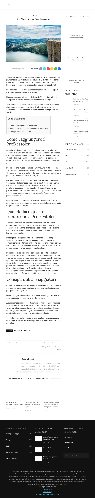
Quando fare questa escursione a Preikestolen (29, 129)
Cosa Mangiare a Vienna (13, 347)
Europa (33, 15)
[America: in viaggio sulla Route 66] (68, 122)
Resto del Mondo (77, 168)
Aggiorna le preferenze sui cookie (47, 494)
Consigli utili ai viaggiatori (20, 132)
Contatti (67, 447)
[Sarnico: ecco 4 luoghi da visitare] (77, 73)
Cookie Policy (47, 492)
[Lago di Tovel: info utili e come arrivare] (68, 133)
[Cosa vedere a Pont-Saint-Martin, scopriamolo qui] (77, 29)
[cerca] (86, 4)
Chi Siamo (67, 437)
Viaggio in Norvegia (22, 330)
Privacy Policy (47, 489)
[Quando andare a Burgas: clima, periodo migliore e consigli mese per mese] (52, 391)
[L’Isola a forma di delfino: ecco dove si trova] (68, 100)
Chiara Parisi (15, 68)
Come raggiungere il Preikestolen (23, 125)
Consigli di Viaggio (77, 149)
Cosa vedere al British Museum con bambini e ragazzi (32, 404)
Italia (77, 162)
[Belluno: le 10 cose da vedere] (68, 111)
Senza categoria (77, 174)
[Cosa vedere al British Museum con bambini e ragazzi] (34, 391)
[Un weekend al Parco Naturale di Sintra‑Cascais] (15, 391)
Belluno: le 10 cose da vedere (51, 448)
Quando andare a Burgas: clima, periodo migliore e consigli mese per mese (51, 404)
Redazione (68, 442)
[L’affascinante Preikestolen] (33, 43)
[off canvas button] (9, 3)
